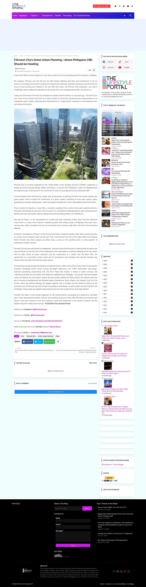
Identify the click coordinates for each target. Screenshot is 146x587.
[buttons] (115, 6)
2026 (118, 261)
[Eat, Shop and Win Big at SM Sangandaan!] (106, 171)
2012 (118, 313)
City (22, 336)
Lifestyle (58, 15)
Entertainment (47, 15)
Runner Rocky (55, 327)
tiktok (126, 62)
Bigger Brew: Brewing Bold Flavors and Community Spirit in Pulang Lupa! (115, 515)
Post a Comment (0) (55, 392)
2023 (118, 272)
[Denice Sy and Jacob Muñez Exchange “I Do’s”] (106, 163)
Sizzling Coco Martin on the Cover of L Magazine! (115, 533)
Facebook (28, 341)
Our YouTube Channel (82, 15)
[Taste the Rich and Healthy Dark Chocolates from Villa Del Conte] (106, 204)
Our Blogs (130, 584)
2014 (118, 305)
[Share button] (58, 341)
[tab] (15, 16)
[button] (126, 15)
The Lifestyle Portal (111, 326)
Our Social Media (120, 584)
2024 (118, 268)
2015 (118, 302)
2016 (118, 298)
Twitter (39, 341)
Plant (21, 56)
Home (15, 15)
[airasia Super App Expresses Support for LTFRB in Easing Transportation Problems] (106, 213)
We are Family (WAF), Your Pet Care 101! (112, 507)
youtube (126, 67)
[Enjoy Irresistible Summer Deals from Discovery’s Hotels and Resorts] (106, 194)
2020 (118, 283)
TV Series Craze (109, 396)
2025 (118, 264)
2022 (118, 276)
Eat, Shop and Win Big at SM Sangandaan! (113, 540)
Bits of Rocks (108, 379)
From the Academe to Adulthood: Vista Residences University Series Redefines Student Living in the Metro (115, 525)
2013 (118, 309)
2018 (118, 291)
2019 (118, 287)
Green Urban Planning (45, 336)
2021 (118, 279)
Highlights (23, 15)
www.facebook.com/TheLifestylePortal (46, 321)
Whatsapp (50, 341)
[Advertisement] (73, 35)
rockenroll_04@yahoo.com (41, 332)
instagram (110, 67)
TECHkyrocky (109, 361)
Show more (93, 363)
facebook (111, 62)
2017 (118, 294)
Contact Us (109, 584)
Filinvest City (31, 336)
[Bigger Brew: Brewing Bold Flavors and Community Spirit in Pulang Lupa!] (106, 141)
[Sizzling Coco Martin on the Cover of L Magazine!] (106, 223)
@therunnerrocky (37, 315)
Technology (67, 15)
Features (34, 15)
